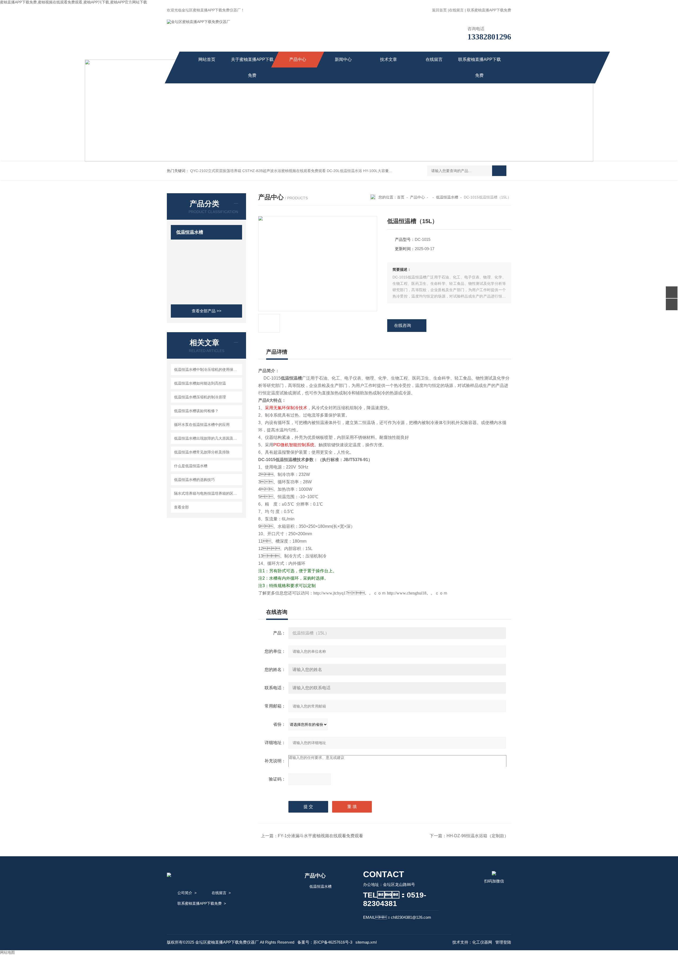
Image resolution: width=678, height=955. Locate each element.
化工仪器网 (482, 942)
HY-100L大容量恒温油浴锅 (385, 171)
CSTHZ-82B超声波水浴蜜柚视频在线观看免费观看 (284, 171)
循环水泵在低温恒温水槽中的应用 (202, 424)
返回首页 (439, 10)
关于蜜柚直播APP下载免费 (252, 67)
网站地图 (7, 952)
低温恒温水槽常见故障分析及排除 (202, 452)
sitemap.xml (366, 942)
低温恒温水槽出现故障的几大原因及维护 (207, 438)
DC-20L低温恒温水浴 (344, 171)
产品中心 (297, 59)
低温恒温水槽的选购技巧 (194, 480)
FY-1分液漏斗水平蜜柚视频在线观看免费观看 (320, 836)
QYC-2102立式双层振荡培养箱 (215, 171)
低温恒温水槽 (189, 232)
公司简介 (184, 893)
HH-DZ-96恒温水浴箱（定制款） (477, 836)
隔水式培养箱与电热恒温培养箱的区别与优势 (207, 493)
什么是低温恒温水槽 (190, 466)
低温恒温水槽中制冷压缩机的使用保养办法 (207, 369)
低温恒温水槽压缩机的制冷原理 (200, 397)
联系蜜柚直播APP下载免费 (489, 10)
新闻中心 (343, 59)
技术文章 (388, 59)
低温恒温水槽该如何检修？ (196, 411)
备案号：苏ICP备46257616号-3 (324, 942)
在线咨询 (402, 325)
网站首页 (206, 59)
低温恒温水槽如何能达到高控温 (200, 383)
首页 (400, 197)
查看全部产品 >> (206, 311)
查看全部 (181, 507)
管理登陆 (503, 942)
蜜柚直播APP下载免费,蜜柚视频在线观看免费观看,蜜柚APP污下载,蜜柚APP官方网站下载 (73, 2)
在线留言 (456, 10)
